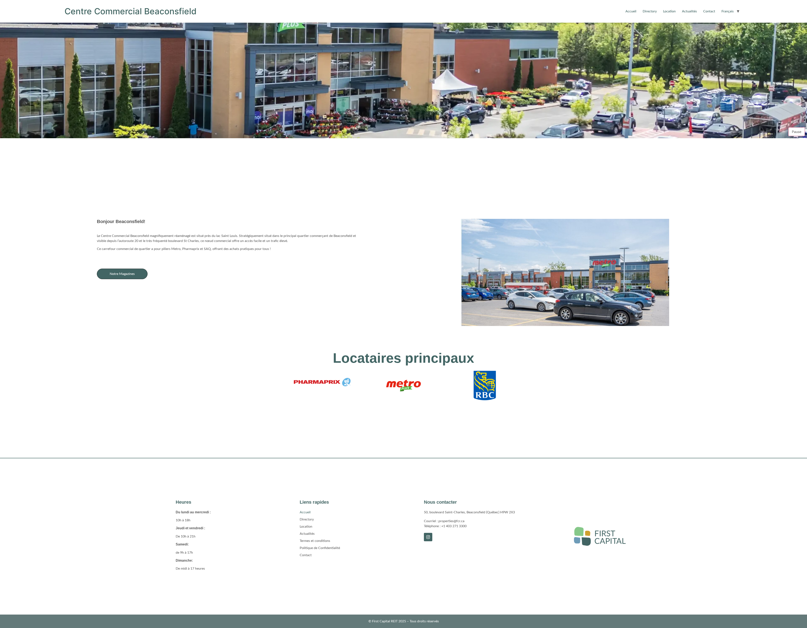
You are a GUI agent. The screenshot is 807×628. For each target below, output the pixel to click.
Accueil (630, 11)
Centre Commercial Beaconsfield (130, 11)
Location (669, 11)
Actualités (689, 11)
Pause (796, 132)
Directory (650, 11)
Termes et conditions (315, 541)
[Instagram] (428, 537)
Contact (709, 11)
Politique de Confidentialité (320, 548)
